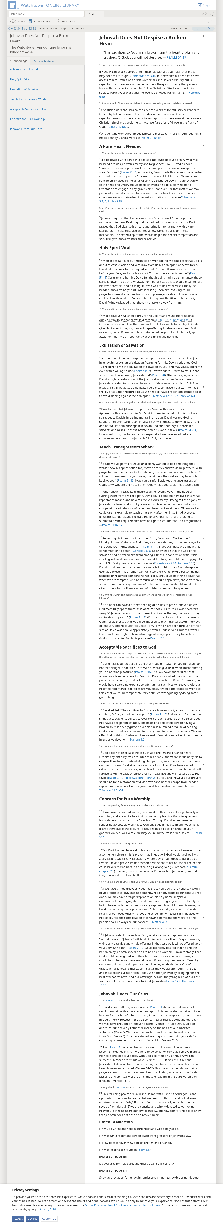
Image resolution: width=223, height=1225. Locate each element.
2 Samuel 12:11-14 (111, 790)
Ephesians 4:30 (181, 320)
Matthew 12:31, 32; (165, 396)
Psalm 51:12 (142, 371)
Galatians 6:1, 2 (118, 127)
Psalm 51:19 (135, 948)
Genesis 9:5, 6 (142, 551)
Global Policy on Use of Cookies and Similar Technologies (122, 1205)
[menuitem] (212, 14)
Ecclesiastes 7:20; (165, 563)
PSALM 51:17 (176, 57)
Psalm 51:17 (158, 714)
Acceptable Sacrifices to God (29, 109)
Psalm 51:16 (143, 672)
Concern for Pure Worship (27, 119)
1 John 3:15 (114, 201)
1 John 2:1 (150, 778)
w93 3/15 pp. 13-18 (23, 28)
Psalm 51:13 (126, 480)
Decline (32, 1218)
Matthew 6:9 (160, 922)
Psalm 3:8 (158, 375)
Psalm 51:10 (128, 172)
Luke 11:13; (163, 320)
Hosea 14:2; (173, 981)
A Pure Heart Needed (24, 69)
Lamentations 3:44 (143, 76)
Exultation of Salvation (25, 89)
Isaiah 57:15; (116, 778)
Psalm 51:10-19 (151, 138)
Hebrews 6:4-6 (187, 396)
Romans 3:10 (185, 563)
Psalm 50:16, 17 (112, 525)
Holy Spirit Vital (20, 79)
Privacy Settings (50, 1209)
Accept (18, 1218)
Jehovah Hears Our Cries (26, 129)
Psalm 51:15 (137, 617)
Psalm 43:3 (157, 638)
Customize (49, 1218)
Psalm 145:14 (187, 430)
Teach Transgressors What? (28, 99)
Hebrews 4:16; (134, 778)
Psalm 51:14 (149, 546)
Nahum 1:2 (137, 739)
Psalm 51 (111, 1000)
